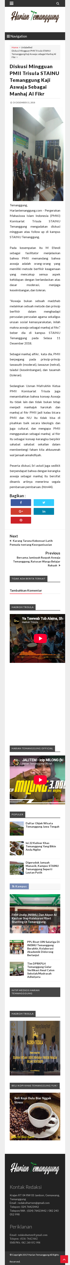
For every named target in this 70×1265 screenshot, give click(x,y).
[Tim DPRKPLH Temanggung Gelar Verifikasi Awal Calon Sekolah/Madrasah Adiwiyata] (17, 974)
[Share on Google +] (21, 511)
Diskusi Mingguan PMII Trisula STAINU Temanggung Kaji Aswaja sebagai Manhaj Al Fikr (34, 80)
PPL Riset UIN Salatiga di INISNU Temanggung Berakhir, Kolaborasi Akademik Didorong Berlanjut (43, 948)
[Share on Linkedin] (44, 511)
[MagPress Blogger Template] (35, 19)
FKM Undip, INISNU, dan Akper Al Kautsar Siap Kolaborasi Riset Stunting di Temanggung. (34, 918)
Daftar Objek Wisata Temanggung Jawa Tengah (42, 825)
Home (15, 47)
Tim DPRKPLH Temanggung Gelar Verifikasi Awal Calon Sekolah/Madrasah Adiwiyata (40, 970)
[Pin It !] (21, 520)
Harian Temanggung (38, 1254)
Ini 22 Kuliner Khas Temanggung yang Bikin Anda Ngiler (41, 846)
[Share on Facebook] (21, 502)
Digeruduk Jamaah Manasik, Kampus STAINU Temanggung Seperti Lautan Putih (42, 867)
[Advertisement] (35, 704)
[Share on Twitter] (44, 502)
